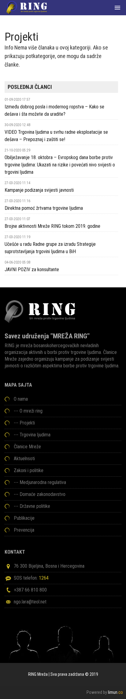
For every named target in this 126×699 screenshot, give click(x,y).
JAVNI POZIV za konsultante (32, 269)
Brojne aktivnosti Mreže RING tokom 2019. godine (52, 226)
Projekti (27, 423)
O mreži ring (31, 411)
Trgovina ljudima (35, 435)
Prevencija (24, 530)
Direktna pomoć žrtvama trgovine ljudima (44, 208)
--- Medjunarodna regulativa (40, 482)
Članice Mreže (27, 447)
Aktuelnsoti (24, 458)
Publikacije (24, 518)
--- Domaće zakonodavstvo (39, 494)
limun (115, 692)
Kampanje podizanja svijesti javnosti (39, 190)
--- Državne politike (32, 506)
